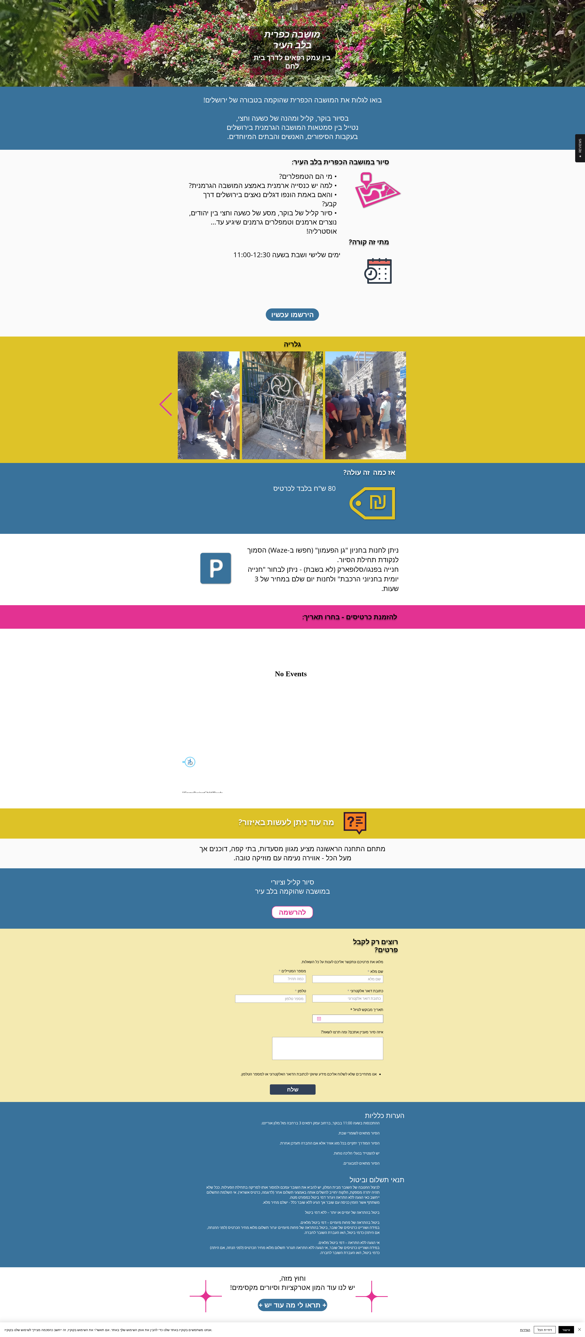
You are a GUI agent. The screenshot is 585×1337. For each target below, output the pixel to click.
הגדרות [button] (525, 1329)
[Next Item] (165, 405)
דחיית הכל (545, 1329)
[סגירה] (579, 1329)
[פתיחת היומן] (319, 1019)
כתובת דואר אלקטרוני (366, 991)
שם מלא (376, 971)
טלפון (302, 991)
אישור (566, 1329)
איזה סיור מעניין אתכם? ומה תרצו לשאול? (352, 1032)
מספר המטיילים (294, 971)
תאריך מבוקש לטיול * (364, 1009)
